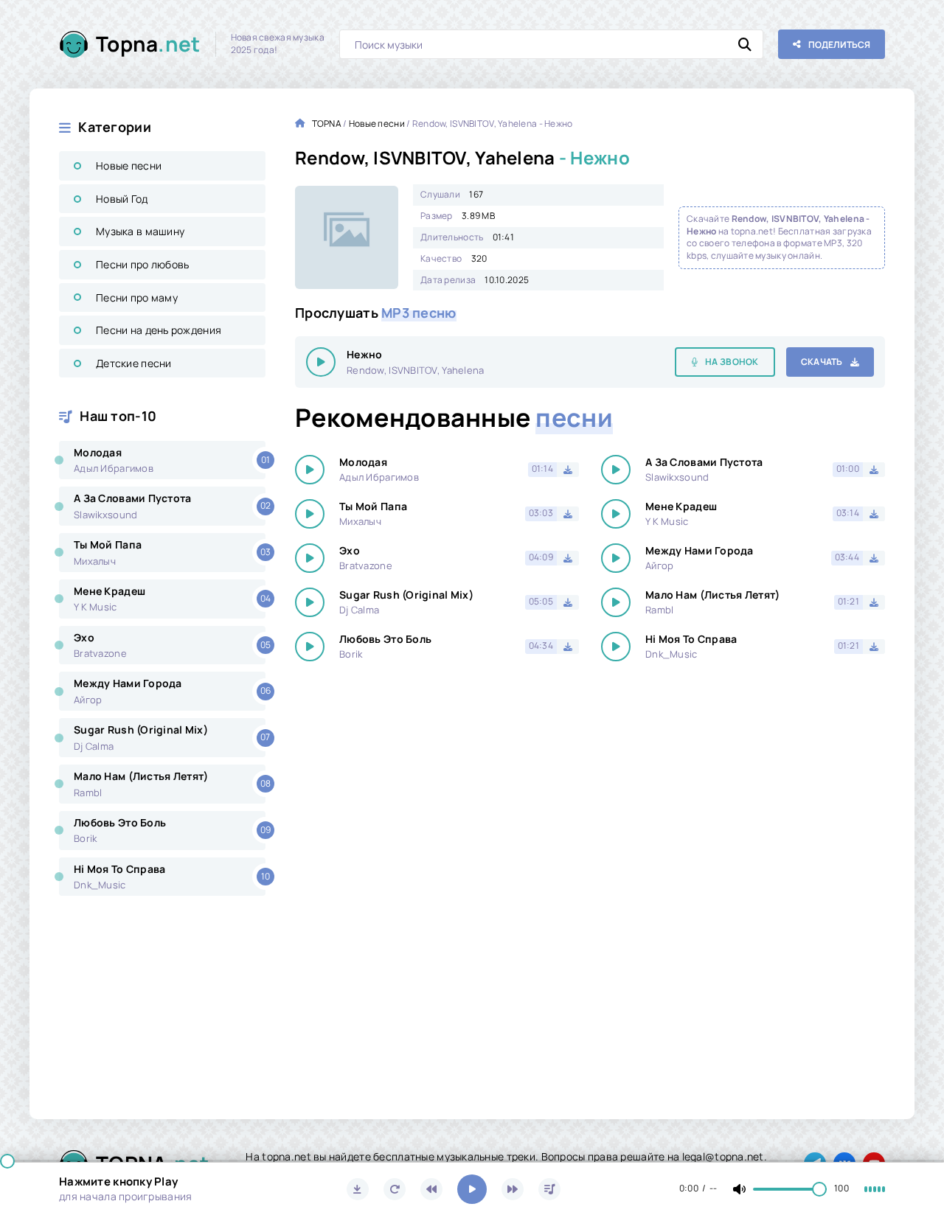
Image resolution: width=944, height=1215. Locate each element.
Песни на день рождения (158, 330)
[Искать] (744, 44)
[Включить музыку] (472, 1189)
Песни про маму (137, 297)
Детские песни (134, 363)
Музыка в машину (140, 231)
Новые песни (129, 166)
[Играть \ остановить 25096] (321, 362)
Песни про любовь (142, 264)
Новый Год (122, 199)
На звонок (732, 361)
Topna (148, 43)
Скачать (822, 361)
